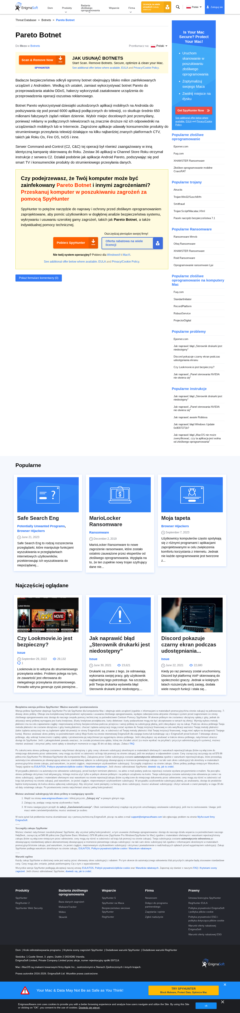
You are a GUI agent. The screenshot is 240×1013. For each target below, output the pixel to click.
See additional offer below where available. (96, 67)
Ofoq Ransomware (184, 243)
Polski (195, 7)
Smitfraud (179, 203)
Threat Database (25, 20)
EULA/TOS (40, 767)
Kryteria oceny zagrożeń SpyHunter (83, 950)
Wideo (62, 912)
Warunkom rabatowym (96, 767)
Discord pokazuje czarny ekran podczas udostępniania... (188, 644)
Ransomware (99, 532)
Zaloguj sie (217, 7)
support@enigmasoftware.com (146, 817)
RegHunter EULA (197, 903)
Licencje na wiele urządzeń (151, 7)
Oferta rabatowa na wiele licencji (124, 243)
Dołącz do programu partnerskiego (156, 905)
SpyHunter (21, 897)
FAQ (132, 744)
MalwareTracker (68, 906)
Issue (21, 652)
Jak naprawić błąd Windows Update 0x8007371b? (194, 426)
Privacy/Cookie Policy (146, 67)
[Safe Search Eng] (48, 494)
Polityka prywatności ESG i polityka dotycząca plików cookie (206, 918)
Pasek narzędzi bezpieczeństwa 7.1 (194, 218)
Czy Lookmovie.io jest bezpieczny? (194, 367)
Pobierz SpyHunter (71, 242)
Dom (50, 7)
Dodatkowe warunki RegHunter (159, 950)
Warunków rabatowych (147, 868)
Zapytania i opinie (155, 911)
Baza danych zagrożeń (71, 901)
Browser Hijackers (31, 531)
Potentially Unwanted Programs (41, 526)
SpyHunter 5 (109, 897)
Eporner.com (181, 146)
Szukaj (177, 7)
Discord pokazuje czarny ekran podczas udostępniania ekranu (197, 358)
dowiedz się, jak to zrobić (161, 767)
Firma (131, 7)
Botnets (46, 20)
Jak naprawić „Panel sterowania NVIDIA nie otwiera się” (197, 376)
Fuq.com (179, 153)
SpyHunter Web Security (29, 908)
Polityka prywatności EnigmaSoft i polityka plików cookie (206, 910)
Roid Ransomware (184, 257)
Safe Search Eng (38, 518)
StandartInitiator (183, 299)
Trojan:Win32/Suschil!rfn (187, 196)
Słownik (63, 917)
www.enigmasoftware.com (54, 798)
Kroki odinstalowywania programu (42, 950)
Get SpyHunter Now (190, 110)
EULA (124, 67)
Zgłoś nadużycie (154, 916)
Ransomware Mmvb (185, 236)
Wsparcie (114, 7)
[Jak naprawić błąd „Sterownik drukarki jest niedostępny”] (120, 615)
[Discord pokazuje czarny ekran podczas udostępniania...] (192, 615)
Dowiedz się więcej (89, 1007)
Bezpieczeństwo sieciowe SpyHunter (116, 910)
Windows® (114, 254)
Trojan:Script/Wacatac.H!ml (189, 211)
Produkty (67, 7)
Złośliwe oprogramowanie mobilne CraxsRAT (193, 169)
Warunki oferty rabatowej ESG (205, 934)
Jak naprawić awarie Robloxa (190, 417)
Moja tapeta (175, 518)
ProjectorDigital (182, 320)
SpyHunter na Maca (113, 903)
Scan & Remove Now (37, 60)
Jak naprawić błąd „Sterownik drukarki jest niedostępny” (198, 348)
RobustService (182, 313)
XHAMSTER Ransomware (189, 160)
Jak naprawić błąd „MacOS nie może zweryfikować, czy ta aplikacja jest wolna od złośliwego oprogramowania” (197, 438)
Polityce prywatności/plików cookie (65, 767)
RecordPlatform (183, 306)
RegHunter (108, 916)
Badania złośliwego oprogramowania (90, 8)
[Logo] (26, 7)
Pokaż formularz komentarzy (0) (38, 277)
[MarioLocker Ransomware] (120, 494)
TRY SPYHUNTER (183, 990)
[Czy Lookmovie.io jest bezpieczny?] (48, 615)
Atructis (178, 189)
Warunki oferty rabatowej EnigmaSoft (202, 927)
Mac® (126, 254)
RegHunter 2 (22, 903)
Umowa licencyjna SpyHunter (204, 897)
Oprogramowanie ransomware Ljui (193, 265)
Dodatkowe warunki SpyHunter (123, 950)
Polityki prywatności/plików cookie (112, 868)
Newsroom (151, 897)
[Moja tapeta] (192, 494)
